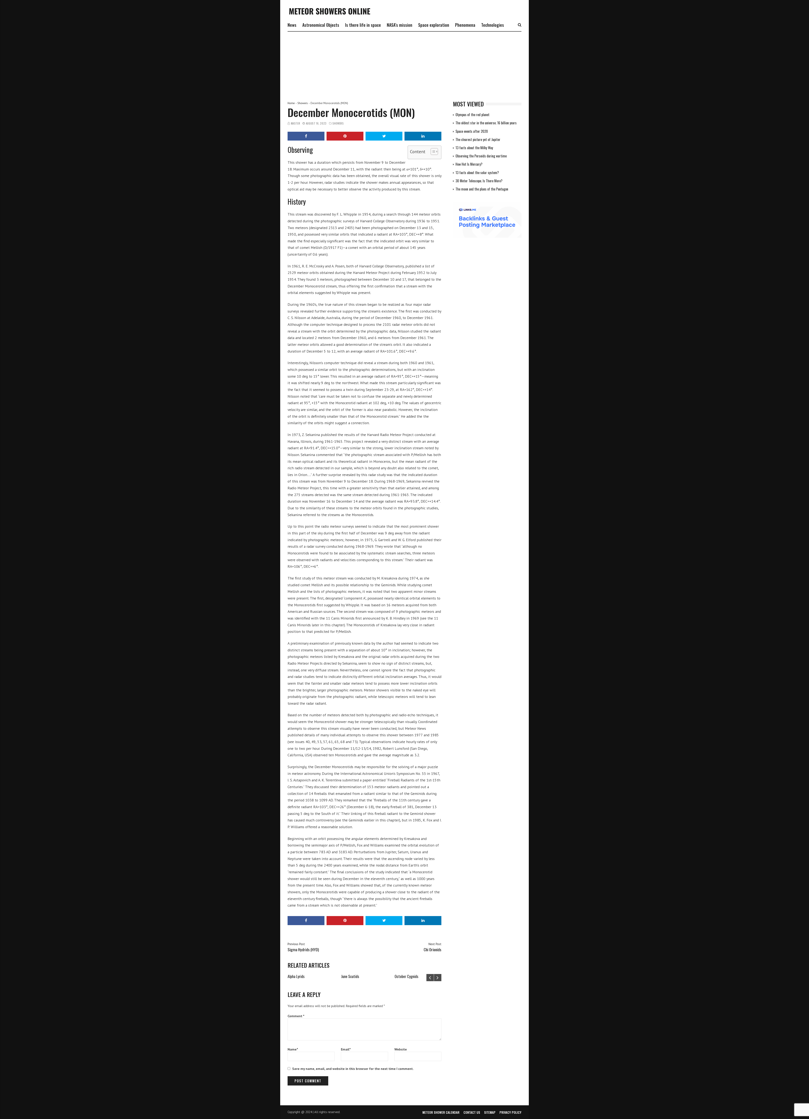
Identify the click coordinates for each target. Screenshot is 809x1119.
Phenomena (465, 25)
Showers (302, 103)
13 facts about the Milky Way (474, 147)
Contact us (471, 1112)
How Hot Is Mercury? (468, 164)
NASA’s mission (399, 25)
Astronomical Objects (320, 25)
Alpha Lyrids (296, 976)
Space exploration (433, 25)
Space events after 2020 (471, 131)
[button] (432, 152)
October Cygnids (406, 976)
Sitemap (490, 1112)
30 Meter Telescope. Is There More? (478, 180)
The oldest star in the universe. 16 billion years (486, 122)
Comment (296, 1016)
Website (400, 1049)
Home (291, 103)
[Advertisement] (404, 63)
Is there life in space (363, 25)
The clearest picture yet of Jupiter (477, 139)
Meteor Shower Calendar (440, 1112)
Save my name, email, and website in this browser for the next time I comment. (353, 1069)
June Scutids (350, 976)
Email (346, 1049)
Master (295, 123)
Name (293, 1049)
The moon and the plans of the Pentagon (481, 189)
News (292, 25)
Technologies (492, 25)
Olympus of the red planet (472, 114)
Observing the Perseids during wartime (481, 155)
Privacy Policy (510, 1112)
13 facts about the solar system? (477, 172)
